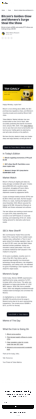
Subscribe (18, 407)
